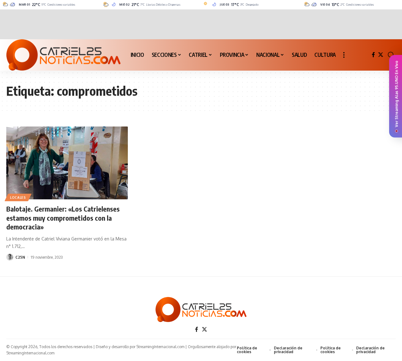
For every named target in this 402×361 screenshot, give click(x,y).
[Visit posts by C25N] (9, 257)
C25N (20, 257)
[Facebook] (373, 55)
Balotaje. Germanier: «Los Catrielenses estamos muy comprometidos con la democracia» (63, 217)
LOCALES (18, 197)
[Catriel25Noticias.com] (63, 55)
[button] (344, 55)
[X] (381, 55)
